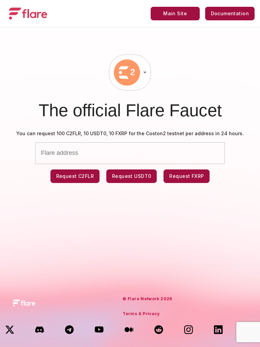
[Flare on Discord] (40, 330)
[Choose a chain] (130, 72)
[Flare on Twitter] (10, 330)
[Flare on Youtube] (100, 330)
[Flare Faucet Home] (28, 13)
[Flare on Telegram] (70, 330)
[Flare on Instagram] (189, 330)
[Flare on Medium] (130, 330)
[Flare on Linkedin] (219, 330)
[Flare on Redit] (159, 330)
